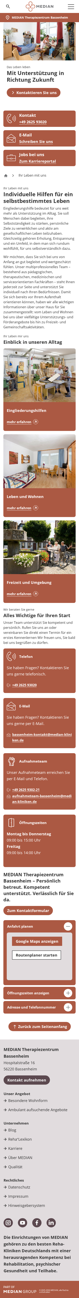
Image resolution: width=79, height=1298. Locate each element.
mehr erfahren (19, 422)
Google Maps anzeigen (37, 941)
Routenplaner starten (36, 955)
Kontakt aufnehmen (26, 1080)
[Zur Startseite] (39, 6)
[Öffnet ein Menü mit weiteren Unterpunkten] (71, 6)
